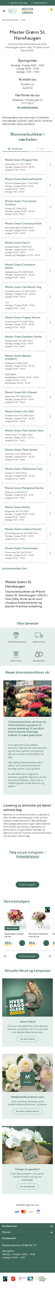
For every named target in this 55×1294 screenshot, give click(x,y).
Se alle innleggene (27, 884)
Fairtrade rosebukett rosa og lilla (38, 935)
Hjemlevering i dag (18, 3)
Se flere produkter (27, 956)
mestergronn (29, 856)
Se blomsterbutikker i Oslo (14, 568)
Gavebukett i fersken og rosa (14, 935)
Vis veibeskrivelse (27, 107)
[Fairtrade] (6, 1279)
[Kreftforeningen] (22, 1279)
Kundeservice (9, 1226)
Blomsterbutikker (10, 20)
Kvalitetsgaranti (40, 3)
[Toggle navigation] (4, 11)
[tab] (15, 149)
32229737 (27, 87)
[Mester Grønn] (27, 10)
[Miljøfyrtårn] (31, 1279)
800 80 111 (31, 1245)
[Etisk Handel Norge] (39, 1279)
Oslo (23, 20)
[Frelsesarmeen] (14, 1279)
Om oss (6, 1232)
